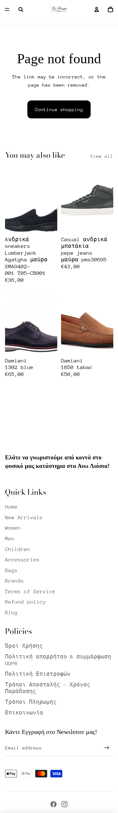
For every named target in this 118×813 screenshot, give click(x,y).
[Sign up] (106, 748)
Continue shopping (59, 109)
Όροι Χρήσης (24, 646)
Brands (14, 581)
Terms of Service (30, 591)
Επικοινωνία (24, 713)
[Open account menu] (97, 9)
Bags (11, 570)
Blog (11, 613)
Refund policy (25, 602)
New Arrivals (24, 517)
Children (17, 549)
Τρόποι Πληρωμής (31, 702)
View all (101, 156)
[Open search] (21, 9)
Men (9, 539)
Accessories (22, 560)
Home (11, 507)
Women (13, 528)
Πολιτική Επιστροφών (37, 674)
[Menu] (7, 9)
